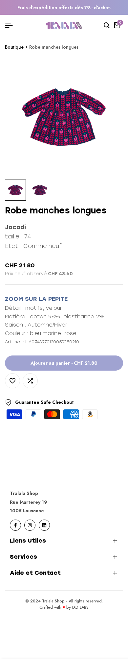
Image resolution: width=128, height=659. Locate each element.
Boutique (14, 47)
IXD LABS (80, 607)
